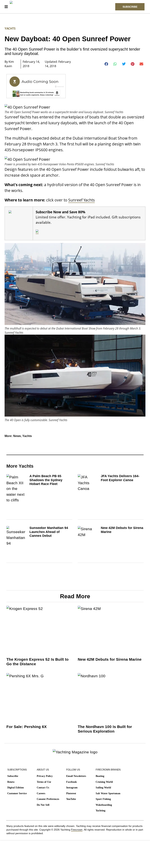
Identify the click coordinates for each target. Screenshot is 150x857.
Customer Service (17, 793)
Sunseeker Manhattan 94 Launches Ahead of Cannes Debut (48, 532)
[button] (106, 64)
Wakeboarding (104, 805)
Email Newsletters (76, 776)
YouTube (71, 799)
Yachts (10, 28)
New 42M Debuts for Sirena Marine (110, 659)
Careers (41, 793)
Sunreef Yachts (81, 200)
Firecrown (76, 829)
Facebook (71, 782)
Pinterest (71, 793)
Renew (11, 782)
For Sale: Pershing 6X (26, 727)
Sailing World (103, 787)
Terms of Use (44, 782)
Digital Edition (15, 787)
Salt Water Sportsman (108, 793)
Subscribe (12, 776)
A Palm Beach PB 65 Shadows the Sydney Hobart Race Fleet (45, 480)
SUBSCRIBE (130, 6)
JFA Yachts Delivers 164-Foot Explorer (120, 478)
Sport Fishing (103, 799)
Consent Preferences (48, 799)
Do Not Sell (43, 805)
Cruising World (104, 782)
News (17, 436)
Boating (100, 776)
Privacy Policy (45, 776)
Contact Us (43, 787)
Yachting (100, 810)
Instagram (72, 787)
